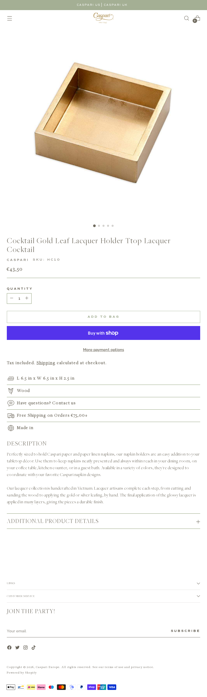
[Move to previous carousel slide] (184, 551)
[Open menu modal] (9, 18)
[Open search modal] (187, 18)
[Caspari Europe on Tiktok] (34, 648)
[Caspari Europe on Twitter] (18, 648)
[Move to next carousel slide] (196, 551)
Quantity (20, 288)
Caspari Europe (48, 667)
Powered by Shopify (22, 672)
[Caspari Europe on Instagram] (26, 648)
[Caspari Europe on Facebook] (10, 648)
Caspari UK (116, 5)
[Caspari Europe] (103, 18)
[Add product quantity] (11, 298)
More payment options (103, 349)
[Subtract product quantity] (26, 298)
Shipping (46, 362)
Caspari (18, 260)
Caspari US (88, 5)
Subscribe (185, 631)
